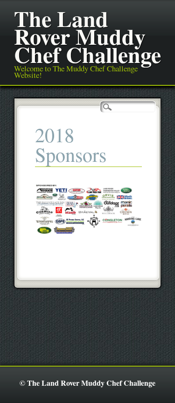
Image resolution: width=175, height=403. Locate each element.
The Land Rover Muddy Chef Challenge (87, 36)
